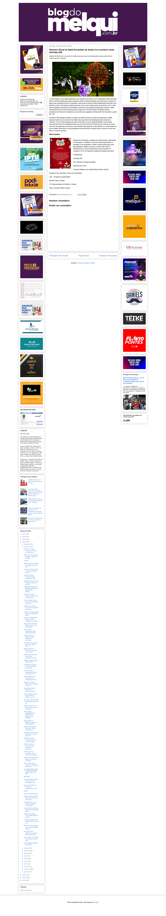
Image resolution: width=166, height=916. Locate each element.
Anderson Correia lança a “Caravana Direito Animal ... (31, 570)
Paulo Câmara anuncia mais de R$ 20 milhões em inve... (31, 695)
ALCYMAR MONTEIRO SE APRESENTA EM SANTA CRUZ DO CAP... (31, 771)
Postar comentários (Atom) (86, 263)
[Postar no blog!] (80, 195)
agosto (26, 853)
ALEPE (26, 791)
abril (25, 864)
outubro (26, 848)
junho (26, 858)
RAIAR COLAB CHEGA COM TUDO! (31, 661)
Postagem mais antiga (108, 256)
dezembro (27, 544)
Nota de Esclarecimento (31, 793)
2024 (24, 534)
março (26, 866)
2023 (24, 536)
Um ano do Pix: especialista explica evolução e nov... (30, 672)
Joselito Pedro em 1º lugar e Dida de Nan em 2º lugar (35, 481)
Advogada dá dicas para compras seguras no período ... (31, 582)
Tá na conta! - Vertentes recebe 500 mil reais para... (31, 838)
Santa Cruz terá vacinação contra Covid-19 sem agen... (31, 753)
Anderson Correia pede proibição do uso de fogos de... (31, 734)
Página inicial (83, 256)
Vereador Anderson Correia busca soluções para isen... (31, 678)
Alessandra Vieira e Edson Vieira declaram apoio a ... (30, 689)
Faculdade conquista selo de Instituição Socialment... (30, 666)
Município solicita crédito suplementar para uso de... (31, 701)
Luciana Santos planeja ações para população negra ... (31, 809)
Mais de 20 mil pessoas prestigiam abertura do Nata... (31, 556)
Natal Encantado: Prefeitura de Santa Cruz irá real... (30, 650)
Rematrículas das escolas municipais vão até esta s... (30, 550)
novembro (27, 546)
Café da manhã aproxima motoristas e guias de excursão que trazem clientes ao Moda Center (35, 492)
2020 (24, 875)
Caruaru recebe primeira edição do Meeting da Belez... (31, 613)
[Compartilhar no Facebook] (84, 195)
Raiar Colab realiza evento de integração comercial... (31, 765)
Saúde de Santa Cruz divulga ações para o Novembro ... (31, 707)
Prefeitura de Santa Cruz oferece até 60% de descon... (31, 607)
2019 (24, 877)
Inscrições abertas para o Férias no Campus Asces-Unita (35, 519)
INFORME (27, 776)
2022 (24, 539)
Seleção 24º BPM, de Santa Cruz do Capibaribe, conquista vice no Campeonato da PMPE (35, 511)
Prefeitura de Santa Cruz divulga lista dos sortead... (31, 815)
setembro (27, 850)
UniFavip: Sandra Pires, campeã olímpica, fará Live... (31, 821)
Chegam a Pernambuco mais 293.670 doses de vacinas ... (31, 797)
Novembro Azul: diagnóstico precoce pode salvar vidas (30, 833)
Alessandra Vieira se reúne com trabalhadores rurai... (31, 786)
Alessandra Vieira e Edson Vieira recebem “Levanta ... (31, 683)
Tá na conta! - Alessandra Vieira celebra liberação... (30, 631)
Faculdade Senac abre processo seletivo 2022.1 (30, 644)
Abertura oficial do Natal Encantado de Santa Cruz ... (31, 565)
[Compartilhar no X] (82, 195)
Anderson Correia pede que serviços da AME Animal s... (31, 827)
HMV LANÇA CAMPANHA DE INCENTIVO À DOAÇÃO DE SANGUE (29, 715)
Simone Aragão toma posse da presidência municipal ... (31, 601)
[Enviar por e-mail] (78, 195)
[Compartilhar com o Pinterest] (86, 195)
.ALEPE (26, 561)
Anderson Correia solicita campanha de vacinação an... (31, 595)
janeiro (26, 871)
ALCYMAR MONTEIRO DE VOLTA (31, 844)
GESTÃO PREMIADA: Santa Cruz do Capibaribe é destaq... (31, 619)
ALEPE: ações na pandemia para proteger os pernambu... (29, 746)
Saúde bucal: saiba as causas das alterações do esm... (30, 656)
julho (25, 856)
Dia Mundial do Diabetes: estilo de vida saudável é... (30, 722)
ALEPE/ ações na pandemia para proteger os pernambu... (29, 638)
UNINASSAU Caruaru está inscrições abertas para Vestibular (35, 500)
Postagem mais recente (58, 256)
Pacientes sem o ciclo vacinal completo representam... (30, 803)
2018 (24, 880)
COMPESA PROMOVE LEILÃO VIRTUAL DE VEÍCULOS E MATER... (31, 589)
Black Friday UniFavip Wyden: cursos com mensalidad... (30, 625)
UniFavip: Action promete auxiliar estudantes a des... (30, 576)
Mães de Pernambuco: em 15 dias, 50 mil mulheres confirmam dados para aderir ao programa (133, 380)
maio (25, 861)
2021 (24, 542)
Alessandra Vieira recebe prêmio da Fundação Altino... (30, 739)
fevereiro (27, 869)
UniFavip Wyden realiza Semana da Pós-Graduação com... (31, 781)
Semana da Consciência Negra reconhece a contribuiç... (31, 759)
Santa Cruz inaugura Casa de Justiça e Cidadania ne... (30, 728)
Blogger (95, 902)
